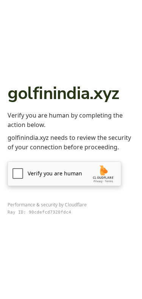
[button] (64, 173)
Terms (109, 181)
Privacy (98, 181)
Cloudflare (76, 204)
